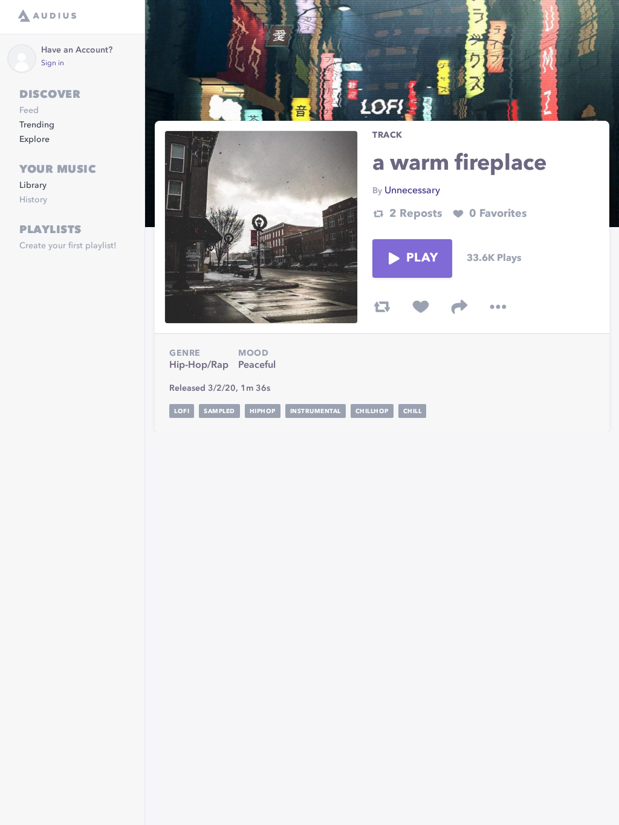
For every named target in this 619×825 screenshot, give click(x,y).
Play (422, 258)
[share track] (459, 306)
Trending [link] (36, 125)
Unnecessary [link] (412, 191)
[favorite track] (420, 306)
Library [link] (33, 185)
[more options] (498, 306)
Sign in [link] (52, 63)
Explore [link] (34, 139)
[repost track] (382, 306)
